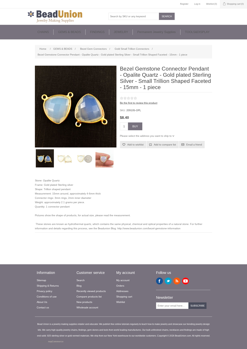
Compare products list (89, 296)
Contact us (43, 307)
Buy (135, 126)
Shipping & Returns (48, 285)
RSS (176, 281)
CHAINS (43, 32)
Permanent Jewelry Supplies (156, 32)
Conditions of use (47, 296)
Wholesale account (87, 307)
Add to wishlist (135, 144)
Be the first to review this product (138, 102)
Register (184, 4)
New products (84, 302)
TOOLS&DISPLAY (197, 32)
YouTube (185, 281)
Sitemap (41, 280)
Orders (120, 285)
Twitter (168, 281)
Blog (79, 285)
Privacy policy (44, 291)
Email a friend (194, 144)
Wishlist (120, 302)
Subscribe (197, 305)
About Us (42, 302)
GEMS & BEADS (69, 32)
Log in (197, 4)
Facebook (159, 281)
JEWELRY (121, 32)
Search (167, 16)
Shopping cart (124, 296)
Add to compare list (165, 144)
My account (122, 280)
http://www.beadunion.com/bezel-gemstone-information (148, 228)
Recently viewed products (91, 291)
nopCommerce (55, 341)
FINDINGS (97, 32)
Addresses (122, 291)
